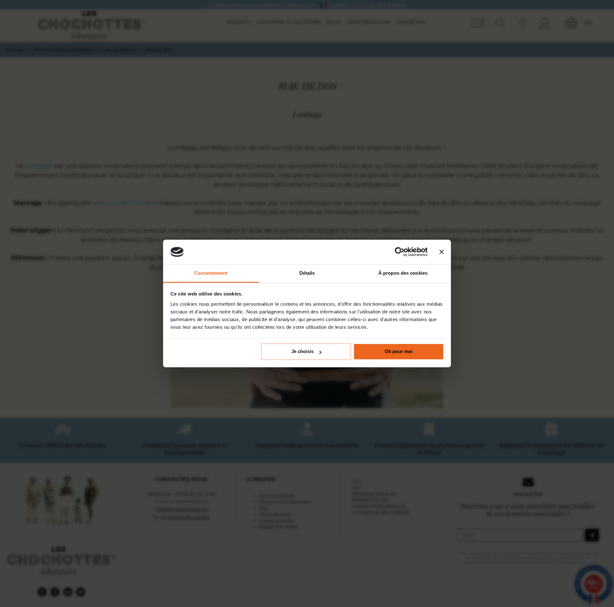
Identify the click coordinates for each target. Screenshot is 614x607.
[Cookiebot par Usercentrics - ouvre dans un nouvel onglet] (400, 252)
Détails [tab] (307, 273)
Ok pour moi (399, 351)
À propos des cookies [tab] (403, 273)
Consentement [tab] (210, 273)
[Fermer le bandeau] (441, 252)
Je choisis (302, 351)
